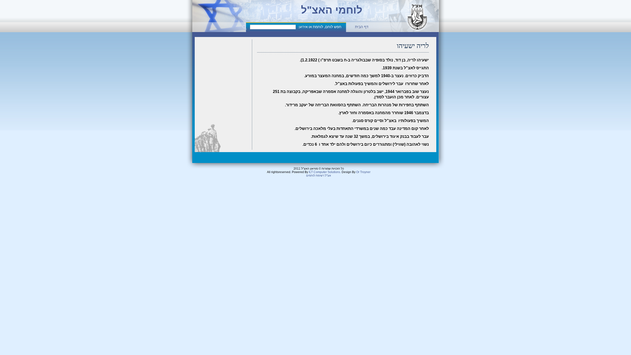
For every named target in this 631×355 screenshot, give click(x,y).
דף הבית (361, 27)
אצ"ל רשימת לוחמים (318, 175)
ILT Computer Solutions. (325, 172)
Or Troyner (363, 172)
